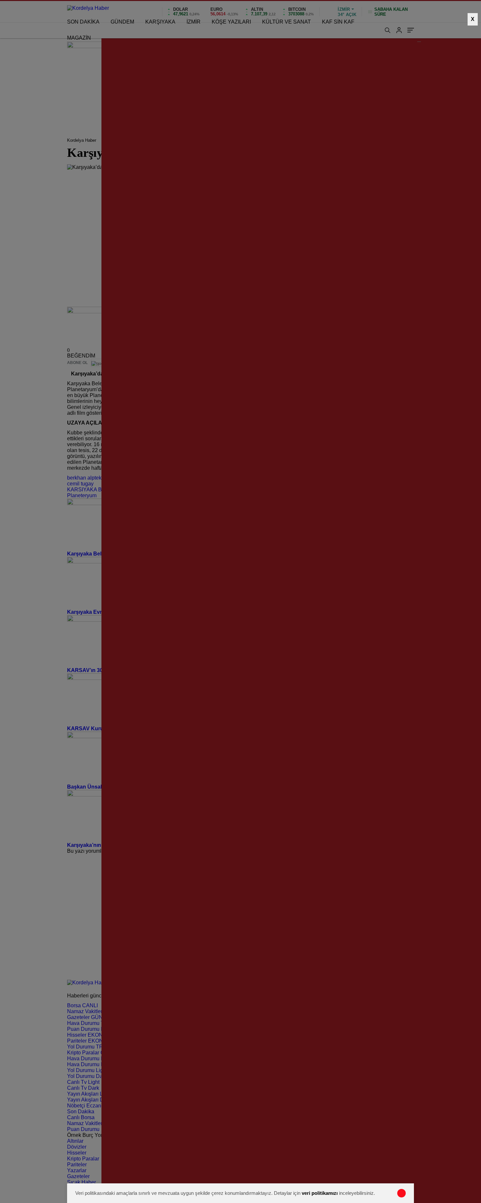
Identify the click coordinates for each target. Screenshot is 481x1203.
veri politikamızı (320, 1193)
